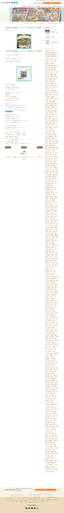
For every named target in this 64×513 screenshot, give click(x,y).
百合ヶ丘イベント (51, 302)
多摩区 (56, 438)
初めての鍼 (46, 245)
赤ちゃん (51, 172)
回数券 (54, 424)
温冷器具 (57, 141)
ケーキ (53, 273)
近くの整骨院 (55, 313)
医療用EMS (52, 96)
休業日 (55, 451)
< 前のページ (8, 147)
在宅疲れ (53, 453)
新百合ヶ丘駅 (53, 327)
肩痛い (55, 338)
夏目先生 (53, 191)
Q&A (51, 214)
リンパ (56, 107)
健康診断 (57, 236)
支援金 (49, 160)
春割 (54, 437)
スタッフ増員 (47, 420)
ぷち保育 (51, 367)
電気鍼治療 (56, 234)
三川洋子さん (51, 355)
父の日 (46, 200)
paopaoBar (46, 296)
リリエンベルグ (47, 274)
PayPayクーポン (50, 409)
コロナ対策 (46, 212)
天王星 (46, 305)
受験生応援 (49, 422)
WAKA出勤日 (47, 198)
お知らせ (49, 373)
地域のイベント (56, 158)
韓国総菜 (52, 240)
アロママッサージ (47, 265)
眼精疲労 (46, 94)
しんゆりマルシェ (52, 267)
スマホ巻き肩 (52, 107)
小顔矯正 (46, 435)
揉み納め (46, 140)
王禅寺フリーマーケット (48, 344)
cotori (46, 369)
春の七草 (53, 147)
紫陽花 (52, 83)
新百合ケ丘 (53, 121)
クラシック (53, 149)
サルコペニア (47, 471)
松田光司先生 (56, 76)
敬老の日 (46, 247)
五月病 (51, 375)
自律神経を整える (47, 103)
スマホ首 (53, 351)
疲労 (48, 78)
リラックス (53, 116)
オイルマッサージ (50, 178)
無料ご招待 (46, 411)
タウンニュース (54, 391)
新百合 (51, 291)
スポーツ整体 (53, 398)
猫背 (46, 183)
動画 (50, 245)
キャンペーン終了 (54, 118)
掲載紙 (57, 336)
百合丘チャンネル (47, 335)
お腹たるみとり (47, 382)
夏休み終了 (46, 231)
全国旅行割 (46, 256)
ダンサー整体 (47, 469)
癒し (54, 172)
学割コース (53, 422)
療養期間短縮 (53, 243)
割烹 (54, 258)
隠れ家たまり (47, 389)
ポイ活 (49, 304)
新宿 (46, 156)
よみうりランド (50, 305)
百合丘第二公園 (54, 413)
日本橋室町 (53, 120)
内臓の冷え (46, 87)
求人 (48, 89)
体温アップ (53, 218)
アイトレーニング (47, 458)
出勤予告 (53, 200)
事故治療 (51, 446)
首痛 (53, 340)
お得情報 (52, 110)
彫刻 (46, 120)
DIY (50, 282)
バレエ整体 (56, 329)
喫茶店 (48, 282)
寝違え (54, 141)
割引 (50, 400)
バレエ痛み (49, 438)
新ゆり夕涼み (51, 471)
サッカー (54, 318)
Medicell (46, 325)
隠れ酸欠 (46, 116)
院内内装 (53, 282)
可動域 (54, 271)
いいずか (49, 258)
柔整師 (55, 371)
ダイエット (52, 72)
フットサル (55, 331)
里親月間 (46, 249)
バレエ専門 (46, 331)
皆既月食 (56, 304)
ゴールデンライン (47, 98)
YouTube (49, 85)
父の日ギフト (52, 329)
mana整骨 (46, 302)
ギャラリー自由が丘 (48, 254)
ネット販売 (46, 101)
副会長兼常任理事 (54, 386)
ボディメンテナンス (48, 114)
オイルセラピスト (47, 402)
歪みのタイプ (50, 165)
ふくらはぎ (54, 112)
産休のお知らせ (55, 134)
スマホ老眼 (54, 429)
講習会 (51, 289)
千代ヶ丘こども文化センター (49, 158)
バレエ (46, 438)
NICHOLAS (46, 395)
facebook (56, 254)
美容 (52, 415)
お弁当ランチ (47, 316)
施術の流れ (56, 404)
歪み (50, 444)
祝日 (57, 87)
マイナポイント (47, 167)
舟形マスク (56, 285)
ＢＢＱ (46, 223)
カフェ (55, 455)
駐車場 (46, 89)
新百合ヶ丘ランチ (53, 298)
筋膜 (54, 324)
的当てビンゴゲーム (48, 276)
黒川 (50, 123)
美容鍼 (46, 70)
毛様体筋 (46, 437)
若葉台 (56, 143)
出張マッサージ (47, 404)
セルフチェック (55, 420)
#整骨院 (39, 157)
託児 (46, 446)
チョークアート (51, 154)
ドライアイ (54, 409)
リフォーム (52, 265)
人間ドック (50, 141)
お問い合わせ (47, 61)
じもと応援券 (47, 171)
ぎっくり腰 (50, 325)
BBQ (48, 384)
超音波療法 (50, 79)
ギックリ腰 (56, 98)
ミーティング (47, 429)
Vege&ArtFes (47, 262)
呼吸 (55, 114)
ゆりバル (57, 369)
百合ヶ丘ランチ (47, 298)
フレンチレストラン (53, 222)
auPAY (53, 180)
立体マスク (52, 285)
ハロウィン (54, 289)
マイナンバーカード (51, 238)
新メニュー (46, 209)
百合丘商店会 (47, 358)
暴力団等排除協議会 (52, 462)
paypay (49, 67)
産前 (56, 453)
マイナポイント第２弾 (48, 202)
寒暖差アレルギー (47, 96)
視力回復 (52, 407)
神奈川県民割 (47, 152)
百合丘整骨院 (51, 63)
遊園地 (46, 371)
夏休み (52, 212)
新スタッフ (55, 187)
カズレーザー (54, 347)
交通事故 (51, 74)
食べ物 (50, 87)
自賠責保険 (46, 466)
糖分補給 (46, 132)
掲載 (57, 391)
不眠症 (57, 223)
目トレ (50, 435)
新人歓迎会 (55, 205)
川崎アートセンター (48, 293)
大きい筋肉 (53, 236)
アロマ (51, 262)
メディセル (56, 322)
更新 (46, 449)
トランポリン (47, 172)
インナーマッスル (47, 72)
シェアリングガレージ (52, 466)
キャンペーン (51, 109)
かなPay (56, 209)
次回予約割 (46, 400)
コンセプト (53, 50)
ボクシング (49, 149)
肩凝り (46, 165)
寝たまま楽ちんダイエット (48, 271)
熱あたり (52, 457)
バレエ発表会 (51, 229)
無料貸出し (53, 380)
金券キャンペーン (51, 203)
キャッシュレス (47, 76)
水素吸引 (57, 426)
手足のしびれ (49, 449)
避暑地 (48, 455)
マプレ (51, 167)
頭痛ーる (53, 251)
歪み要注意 (46, 444)
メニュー (50, 58)
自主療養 (54, 165)
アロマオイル (56, 220)
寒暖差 (46, 440)
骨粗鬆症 (46, 127)
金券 (57, 196)
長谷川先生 (55, 178)
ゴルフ (53, 85)
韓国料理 (46, 242)
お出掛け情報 (47, 123)
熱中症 (46, 207)
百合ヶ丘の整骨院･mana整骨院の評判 (50, 54)
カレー (55, 296)
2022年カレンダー (51, 129)
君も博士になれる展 (51, 143)
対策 (49, 437)
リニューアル (54, 262)
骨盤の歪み (46, 105)
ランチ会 (46, 338)
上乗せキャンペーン (48, 243)
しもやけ (55, 160)
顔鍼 (55, 433)
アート (54, 307)
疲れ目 (55, 407)
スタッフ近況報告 (51, 427)
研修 (57, 121)
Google (53, 254)
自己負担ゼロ (51, 234)
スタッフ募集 (53, 373)
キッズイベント (47, 291)
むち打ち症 (53, 449)
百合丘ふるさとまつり (48, 415)
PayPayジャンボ (47, 163)
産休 (48, 207)
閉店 (48, 360)
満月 (51, 103)
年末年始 (46, 136)
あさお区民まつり (47, 269)
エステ (49, 349)
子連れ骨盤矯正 (50, 440)
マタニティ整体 (47, 134)
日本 (56, 318)
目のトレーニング (47, 407)
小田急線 (54, 174)
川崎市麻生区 (55, 167)
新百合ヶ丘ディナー (53, 300)
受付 (51, 426)
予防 (46, 342)
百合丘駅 (49, 327)
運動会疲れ (46, 196)
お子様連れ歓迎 (51, 105)
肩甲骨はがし (47, 74)
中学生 (46, 398)
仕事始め (46, 147)
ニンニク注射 (55, 229)
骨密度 (56, 125)
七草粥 (56, 147)
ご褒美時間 (46, 229)
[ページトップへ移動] (58, 490)
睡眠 (57, 94)
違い (55, 247)
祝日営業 (53, 171)
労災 (46, 107)
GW (48, 369)
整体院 (52, 247)
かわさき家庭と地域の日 (55, 276)
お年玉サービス (47, 356)
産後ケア (54, 79)
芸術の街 (53, 293)
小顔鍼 (52, 433)
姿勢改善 (49, 183)
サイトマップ (41, 502)
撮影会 (57, 437)
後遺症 (56, 464)
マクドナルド (51, 256)
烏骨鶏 (50, 196)
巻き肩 (48, 107)
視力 (57, 409)
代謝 (56, 380)
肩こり (55, 83)
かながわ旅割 (47, 234)
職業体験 (49, 211)
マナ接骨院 (51, 313)
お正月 (55, 355)
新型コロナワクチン (48, 311)
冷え (46, 110)
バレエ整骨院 (51, 331)
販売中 (55, 196)
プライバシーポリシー (53, 61)
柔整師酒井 (46, 340)
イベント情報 (47, 462)
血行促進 (52, 304)
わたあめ (53, 342)
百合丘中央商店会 (53, 294)
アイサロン (52, 220)
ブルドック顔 (52, 225)
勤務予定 (46, 194)
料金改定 (54, 189)
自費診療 (49, 351)
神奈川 (50, 333)
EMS (51, 269)
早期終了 (50, 413)
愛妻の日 (54, 161)
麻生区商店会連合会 (48, 386)
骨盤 (54, 442)
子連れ (51, 356)
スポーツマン (49, 378)
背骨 (57, 440)
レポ (52, 444)
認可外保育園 (47, 367)
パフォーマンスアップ (48, 273)
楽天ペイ (57, 172)
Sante (51, 429)
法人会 (52, 211)
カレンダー (46, 355)
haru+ (46, 360)
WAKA (56, 192)
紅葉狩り (54, 132)
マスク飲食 (55, 136)
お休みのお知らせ (47, 294)
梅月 (54, 362)
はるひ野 (53, 123)
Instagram (46, 203)
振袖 (53, 152)
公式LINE (54, 446)
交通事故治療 (47, 92)
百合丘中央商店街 (47, 240)
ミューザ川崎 (50, 249)
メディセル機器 (47, 289)
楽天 (46, 285)
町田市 (53, 438)
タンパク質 (54, 94)
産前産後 (52, 402)
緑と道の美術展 (52, 309)
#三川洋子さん (25, 157)
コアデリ (46, 314)
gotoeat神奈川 (51, 136)
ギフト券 (49, 200)
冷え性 (54, 280)
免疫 (50, 218)
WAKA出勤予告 (47, 205)
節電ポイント (47, 309)
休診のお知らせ (47, 375)
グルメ (46, 258)
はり (56, 415)
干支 (55, 302)
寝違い (52, 242)
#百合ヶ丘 (24, 159)
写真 (48, 442)
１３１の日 (50, 161)
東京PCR (56, 225)
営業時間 (51, 369)
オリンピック (54, 87)
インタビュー (47, 393)
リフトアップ (53, 125)
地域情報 (50, 464)
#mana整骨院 (14, 157)
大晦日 (51, 418)
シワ (48, 225)
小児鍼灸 (46, 143)
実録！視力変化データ (48, 453)
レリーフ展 (49, 120)
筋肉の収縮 (50, 112)
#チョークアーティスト (33, 157)
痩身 (46, 216)
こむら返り (46, 112)
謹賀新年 (54, 418)
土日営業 (46, 121)
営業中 (55, 396)
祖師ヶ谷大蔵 (52, 192)
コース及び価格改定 (51, 395)
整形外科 (55, 110)
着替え (50, 380)
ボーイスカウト (53, 458)
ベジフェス (49, 342)
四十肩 (50, 338)
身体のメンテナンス (51, 140)
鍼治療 (46, 225)
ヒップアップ (55, 214)
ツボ (56, 245)
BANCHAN (56, 240)
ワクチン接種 (47, 313)
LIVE (56, 116)
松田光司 (46, 141)
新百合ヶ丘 (55, 67)
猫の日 (49, 364)
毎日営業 (54, 440)
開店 (49, 362)
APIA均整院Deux (47, 192)
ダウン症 (46, 347)
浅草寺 (56, 163)
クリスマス (54, 320)
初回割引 (53, 400)
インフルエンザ (54, 311)
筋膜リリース (50, 324)
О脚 (45, 211)
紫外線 (52, 198)
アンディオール (52, 469)
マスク (48, 285)
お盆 (52, 396)
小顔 (48, 70)
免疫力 (56, 92)
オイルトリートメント (48, 396)
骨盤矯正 (52, 70)
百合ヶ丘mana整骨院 (52, 101)
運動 (56, 174)
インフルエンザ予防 (48, 287)
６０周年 (49, 371)
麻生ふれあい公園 (54, 260)
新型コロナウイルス (50, 227)
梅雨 (51, 78)
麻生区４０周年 (53, 274)
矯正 (46, 442)
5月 (50, 198)
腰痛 (51, 67)
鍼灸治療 (51, 280)
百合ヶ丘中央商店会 (51, 314)
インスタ (46, 333)
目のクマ (46, 413)
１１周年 (46, 362)
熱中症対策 (55, 211)
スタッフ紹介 (53, 364)
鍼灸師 (56, 171)
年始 (54, 145)
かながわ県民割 (51, 209)
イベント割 (54, 305)
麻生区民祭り (47, 267)
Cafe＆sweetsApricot (48, 387)
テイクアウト (51, 296)
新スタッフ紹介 (53, 138)
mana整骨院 (47, 63)
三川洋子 (46, 129)
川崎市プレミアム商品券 (54, 384)
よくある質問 (47, 59)
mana (51, 420)
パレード (46, 464)
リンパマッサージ (47, 83)
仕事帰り (46, 380)
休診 (50, 171)
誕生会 (46, 384)
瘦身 (52, 207)
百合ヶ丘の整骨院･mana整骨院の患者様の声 (51, 56)
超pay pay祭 (52, 163)
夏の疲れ (50, 231)
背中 (46, 455)
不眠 (52, 245)
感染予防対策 (55, 227)
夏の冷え (56, 85)
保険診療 (46, 145)
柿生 (46, 327)
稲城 (51, 362)
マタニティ (55, 109)
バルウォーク (51, 411)
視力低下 (53, 435)
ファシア (50, 347)
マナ (55, 265)
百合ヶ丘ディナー (47, 300)
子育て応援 (52, 404)
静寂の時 (56, 253)
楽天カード (52, 376)
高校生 (49, 398)
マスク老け (52, 89)
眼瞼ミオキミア (47, 426)
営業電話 (51, 393)
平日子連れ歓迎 (51, 145)
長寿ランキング (47, 329)
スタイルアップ (55, 375)
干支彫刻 (56, 140)
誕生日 (56, 382)
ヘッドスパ (46, 427)
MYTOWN (46, 336)
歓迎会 (52, 437)
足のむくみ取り (53, 382)
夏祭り (48, 216)
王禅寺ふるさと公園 (48, 260)
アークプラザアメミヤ (53, 358)
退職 (53, 322)
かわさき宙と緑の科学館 (52, 278)
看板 (46, 174)
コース (57, 70)
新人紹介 (50, 127)
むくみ (55, 349)
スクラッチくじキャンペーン (49, 431)
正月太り (55, 154)
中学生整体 (50, 424)
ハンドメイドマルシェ (55, 387)
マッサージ (46, 79)
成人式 (51, 152)
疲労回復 (46, 81)
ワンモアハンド (47, 322)
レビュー (55, 444)
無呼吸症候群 (54, 90)
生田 (56, 324)
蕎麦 (52, 258)
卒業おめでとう (54, 176)
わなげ (46, 391)
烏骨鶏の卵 (51, 205)
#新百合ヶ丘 (9, 157)
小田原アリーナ (55, 231)
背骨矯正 (56, 198)
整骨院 (50, 50)
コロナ (52, 160)
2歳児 (56, 367)
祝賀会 (46, 364)
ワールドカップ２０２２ (48, 318)
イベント (57, 149)
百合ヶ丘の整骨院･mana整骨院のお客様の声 (51, 65)
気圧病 (54, 78)
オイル (56, 395)
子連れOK (50, 121)
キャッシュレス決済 (48, 433)
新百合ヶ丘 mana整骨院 (54, 353)
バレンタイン (47, 169)
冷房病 (51, 216)
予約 (51, 322)
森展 (46, 307)
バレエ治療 (53, 333)
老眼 (46, 409)
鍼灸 (51, 134)
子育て (48, 156)
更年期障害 (51, 460)
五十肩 (52, 338)
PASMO (46, 178)
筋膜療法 (46, 324)
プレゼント (50, 132)
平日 (54, 356)
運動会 (57, 280)
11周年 (56, 362)
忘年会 (46, 418)
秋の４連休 (46, 278)
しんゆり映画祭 (55, 291)
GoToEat (50, 194)
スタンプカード (50, 174)
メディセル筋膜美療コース (53, 316)
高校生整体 (46, 424)
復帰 (46, 180)
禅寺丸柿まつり (56, 460)
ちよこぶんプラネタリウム (54, 156)
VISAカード (56, 376)
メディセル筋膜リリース (52, 336)
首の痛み (56, 340)
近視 (46, 422)
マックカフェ (55, 256)
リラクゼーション (47, 406)
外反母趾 (56, 344)
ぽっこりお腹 (55, 216)
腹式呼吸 (50, 116)
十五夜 (50, 242)
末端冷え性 (46, 161)
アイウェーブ (53, 406)
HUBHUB (49, 391)
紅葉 (56, 120)
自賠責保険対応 (47, 451)
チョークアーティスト (55, 127)
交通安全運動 (47, 460)
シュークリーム (52, 169)
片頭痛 (50, 253)
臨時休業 (52, 335)
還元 (46, 378)
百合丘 (46, 67)
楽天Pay (46, 238)
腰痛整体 (56, 335)
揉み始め (50, 147)
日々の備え (46, 253)
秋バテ (53, 464)
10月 (56, 258)
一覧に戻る (24, 147)
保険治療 (54, 74)
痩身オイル (56, 207)
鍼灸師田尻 (56, 293)
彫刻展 (46, 78)
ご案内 (49, 138)
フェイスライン (47, 90)
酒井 (46, 373)
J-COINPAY (52, 76)
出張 (48, 446)
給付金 (46, 160)
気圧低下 (51, 442)
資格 (55, 435)
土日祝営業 (46, 251)
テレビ (46, 349)
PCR (45, 227)
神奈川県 (53, 194)
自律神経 (53, 114)
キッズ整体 (53, 92)
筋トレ (50, 236)
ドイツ (46, 320)
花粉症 (54, 426)
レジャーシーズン (47, 214)
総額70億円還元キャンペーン (49, 187)
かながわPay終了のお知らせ (49, 185)
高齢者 (49, 457)
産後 (54, 70)
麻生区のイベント (50, 307)
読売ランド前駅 (55, 325)
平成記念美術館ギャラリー (48, 189)
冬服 (48, 418)
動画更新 (46, 236)
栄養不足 (56, 469)
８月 (50, 212)
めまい (53, 253)
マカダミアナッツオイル (53, 360)
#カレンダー (20, 157)
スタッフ (53, 58)
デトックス (46, 109)
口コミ (52, 371)
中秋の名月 (54, 103)
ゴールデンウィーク (48, 191)
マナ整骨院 (54, 59)
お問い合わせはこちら (47, 3)
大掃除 (46, 138)
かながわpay (49, 180)
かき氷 (46, 457)
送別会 (56, 169)
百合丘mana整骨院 (51, 81)
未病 (54, 369)
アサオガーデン (47, 222)
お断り (54, 393)
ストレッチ (56, 72)
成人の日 (56, 152)
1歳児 (54, 367)
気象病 (50, 251)
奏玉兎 (46, 304)
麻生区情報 (52, 451)
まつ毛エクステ (47, 220)
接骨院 (50, 247)
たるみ (52, 349)
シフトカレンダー (53, 223)
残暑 (48, 223)
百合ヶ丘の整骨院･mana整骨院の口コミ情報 (51, 52)
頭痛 (54, 245)
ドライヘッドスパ (47, 125)
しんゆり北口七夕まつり (53, 389)
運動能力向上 (54, 378)
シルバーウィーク (55, 249)
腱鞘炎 (46, 85)
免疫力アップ (47, 218)
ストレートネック (47, 353)
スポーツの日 (47, 280)
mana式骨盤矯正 (47, 376)
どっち (46, 351)
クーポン (46, 154)
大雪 (46, 149)
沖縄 (48, 320)
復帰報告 (50, 340)
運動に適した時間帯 (48, 176)
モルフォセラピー (54, 202)
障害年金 (56, 105)
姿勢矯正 (52, 98)
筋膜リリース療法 (54, 287)
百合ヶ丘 (46, 50)
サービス (46, 58)
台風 (51, 90)
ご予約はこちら (55, 3)
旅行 (51, 320)
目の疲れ (55, 411)
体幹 (46, 118)
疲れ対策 (52, 455)
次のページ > (40, 147)
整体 (56, 78)
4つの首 (49, 110)
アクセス (51, 59)
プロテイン (50, 94)
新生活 (52, 183)
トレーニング (49, 118)
